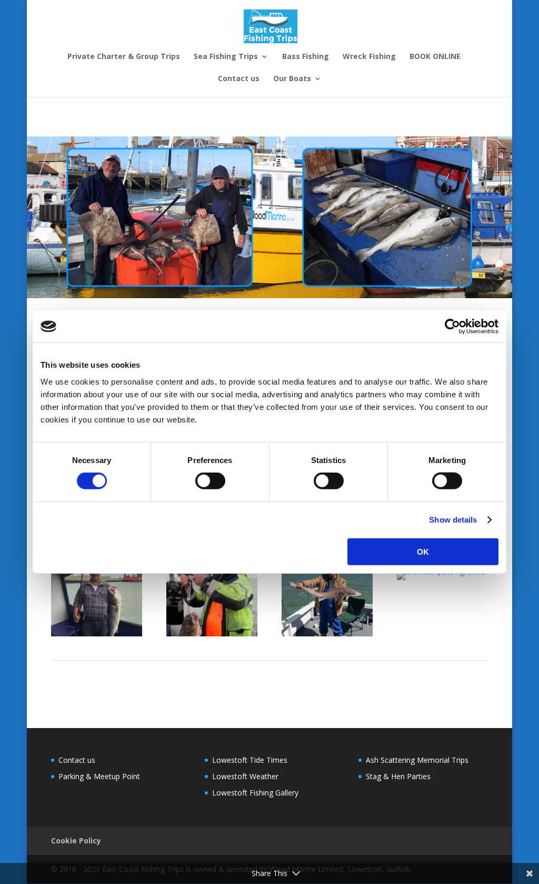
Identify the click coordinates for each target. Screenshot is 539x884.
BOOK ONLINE (435, 57)
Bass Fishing (305, 57)
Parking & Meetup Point (99, 776)
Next (473, 672)
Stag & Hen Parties (341, 118)
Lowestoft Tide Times (249, 760)
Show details (453, 519)
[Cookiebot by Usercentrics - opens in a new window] (452, 327)
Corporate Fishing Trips (91, 118)
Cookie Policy (76, 841)
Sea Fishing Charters (260, 118)
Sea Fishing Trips (226, 57)
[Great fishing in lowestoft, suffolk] (96, 633)
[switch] (210, 481)
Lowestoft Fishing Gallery (255, 793)
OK (423, 551)
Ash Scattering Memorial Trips (417, 760)
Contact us (238, 79)
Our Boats (292, 79)
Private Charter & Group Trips (123, 57)
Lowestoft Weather (245, 776)
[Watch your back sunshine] (211, 633)
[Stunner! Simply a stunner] (327, 633)
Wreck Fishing (369, 57)
